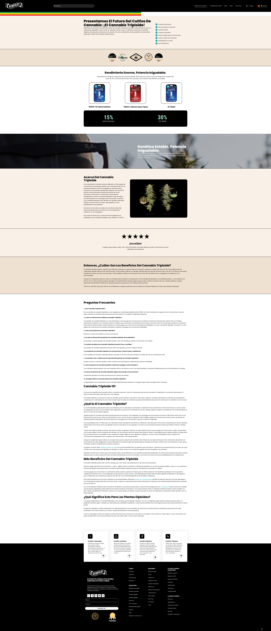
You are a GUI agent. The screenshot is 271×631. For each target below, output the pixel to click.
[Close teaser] (262, 622)
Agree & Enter (135, 320)
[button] (266, 626)
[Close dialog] (149, 300)
